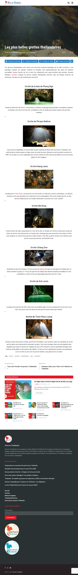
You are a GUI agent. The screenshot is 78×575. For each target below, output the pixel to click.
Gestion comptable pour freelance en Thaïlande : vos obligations (25, 482)
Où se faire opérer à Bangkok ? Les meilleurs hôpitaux (21, 475)
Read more (40, 393)
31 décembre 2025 (66, 410)
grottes (17, 356)
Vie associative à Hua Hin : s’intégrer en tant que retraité (22, 472)
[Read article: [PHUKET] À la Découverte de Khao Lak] (8, 405)
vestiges (37, 356)
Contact (7, 493)
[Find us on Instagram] (7, 568)
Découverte (16, 52)
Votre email (9, 510)
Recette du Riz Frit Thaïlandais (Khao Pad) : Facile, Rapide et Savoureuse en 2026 (43, 405)
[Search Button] (69, 3)
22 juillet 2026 (18, 421)
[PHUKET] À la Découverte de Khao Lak (18, 404)
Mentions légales (10, 495)
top (32, 356)
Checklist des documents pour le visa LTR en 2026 (20, 469)
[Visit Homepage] (13, 3)
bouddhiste (66, 67)
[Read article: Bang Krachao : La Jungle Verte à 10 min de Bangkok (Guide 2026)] (8, 415)
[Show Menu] (72, 3)
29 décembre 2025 (42, 417)
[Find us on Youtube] (10, 568)
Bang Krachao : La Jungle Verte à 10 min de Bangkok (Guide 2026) (19, 416)
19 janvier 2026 (18, 408)
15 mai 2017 (8, 52)
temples (14, 75)
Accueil (7, 490)
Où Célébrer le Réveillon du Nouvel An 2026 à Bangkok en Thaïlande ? (67, 405)
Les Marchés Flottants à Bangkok (42, 414)
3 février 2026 (43, 384)
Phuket (22, 107)
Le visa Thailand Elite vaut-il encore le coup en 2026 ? (21, 485)
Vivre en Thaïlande (17, 572)
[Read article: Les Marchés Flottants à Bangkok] (32, 415)
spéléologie (25, 356)
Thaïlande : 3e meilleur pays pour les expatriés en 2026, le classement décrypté (29, 478)
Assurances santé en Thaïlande (15, 500)
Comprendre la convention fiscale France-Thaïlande (21, 465)
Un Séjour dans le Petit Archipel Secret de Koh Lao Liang (53, 382)
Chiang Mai (43, 269)
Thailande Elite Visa (11, 498)
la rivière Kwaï (17, 194)
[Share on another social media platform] (71, 61)
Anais (37, 384)
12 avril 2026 (41, 410)
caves (11, 356)
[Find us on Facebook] (5, 568)
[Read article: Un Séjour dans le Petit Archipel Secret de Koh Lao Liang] (18, 389)
